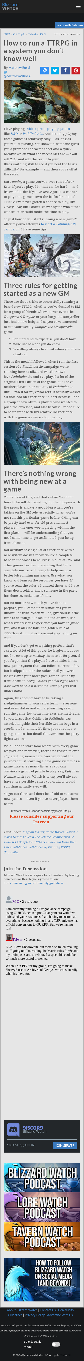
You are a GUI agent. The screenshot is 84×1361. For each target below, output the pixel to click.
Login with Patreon (69, 25)
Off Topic (19, 34)
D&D (7, 34)
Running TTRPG (59, 847)
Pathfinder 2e (37, 847)
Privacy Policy (35, 1315)
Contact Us (48, 1310)
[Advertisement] (43, 1033)
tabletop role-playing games (48, 129)
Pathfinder (19, 847)
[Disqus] (42, 948)
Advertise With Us (60, 1315)
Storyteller (11, 852)
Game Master (54, 832)
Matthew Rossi (19, 67)
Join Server (65, 1145)
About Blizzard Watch (22, 1310)
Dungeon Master (32, 832)
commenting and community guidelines (36, 883)
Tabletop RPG (37, 34)
